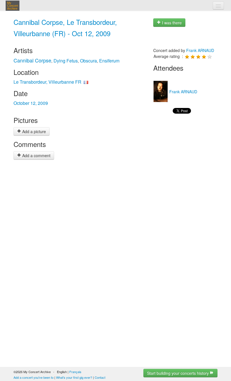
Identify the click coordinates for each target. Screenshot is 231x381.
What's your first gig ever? (74, 377)
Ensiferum (109, 60)
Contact (100, 377)
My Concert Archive (12, 5)
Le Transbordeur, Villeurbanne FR (47, 82)
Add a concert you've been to (34, 377)
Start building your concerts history (178, 373)
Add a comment (35, 155)
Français (75, 371)
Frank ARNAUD (200, 50)
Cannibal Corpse (32, 60)
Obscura (88, 60)
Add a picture (33, 131)
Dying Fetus (66, 60)
